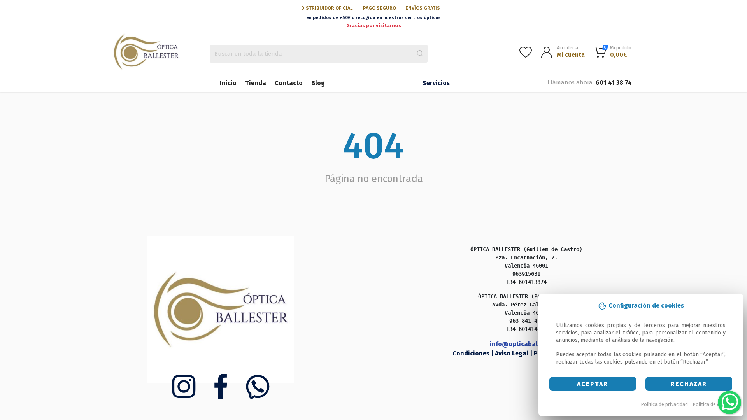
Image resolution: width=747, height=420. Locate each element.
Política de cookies (714, 404)
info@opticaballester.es (526, 344)
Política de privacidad (664, 404)
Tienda (255, 83)
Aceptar (592, 384)
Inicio (228, 83)
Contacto (289, 83)
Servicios (436, 83)
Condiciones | (473, 353)
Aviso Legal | (514, 353)
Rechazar (689, 384)
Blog (318, 83)
